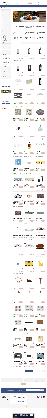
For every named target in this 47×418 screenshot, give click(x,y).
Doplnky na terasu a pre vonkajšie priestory (6, 58)
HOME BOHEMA (31, 396)
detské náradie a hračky (22, 26)
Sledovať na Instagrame (41, 399)
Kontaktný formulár (6, 103)
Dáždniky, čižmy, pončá (5, 57)
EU (3, 22)
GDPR (11, 0)
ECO (3, 23)
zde (27, 415)
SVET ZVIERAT (4, 66)
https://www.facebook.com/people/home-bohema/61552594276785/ (22, 401)
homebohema (20, 402)
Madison (4, 39)
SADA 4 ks (4, 26)
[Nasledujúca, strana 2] (43, 371)
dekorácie (32, 23)
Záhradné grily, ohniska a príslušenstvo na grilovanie (6, 62)
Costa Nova (4, 36)
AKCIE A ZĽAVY (4, 74)
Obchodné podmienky (8, 0)
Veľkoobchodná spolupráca (4, 400)
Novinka (4, 20)
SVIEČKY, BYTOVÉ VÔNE (5, 54)
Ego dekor (4, 37)
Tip (3, 21)
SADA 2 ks (4, 27)
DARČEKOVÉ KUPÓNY (5, 71)
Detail (43, 89)
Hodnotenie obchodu (23, 375)
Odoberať (42, 389)
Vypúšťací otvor (4, 25)
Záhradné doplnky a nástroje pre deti (6, 64)
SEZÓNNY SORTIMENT (5, 69)
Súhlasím (32, 415)
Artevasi (4, 35)
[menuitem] (5, 6)
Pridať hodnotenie (6, 86)
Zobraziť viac (23, 383)
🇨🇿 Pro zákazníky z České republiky (5, 399)
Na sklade (4, 18)
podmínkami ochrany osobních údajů (36, 391)
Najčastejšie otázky (3, 0)
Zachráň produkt (4, 76)
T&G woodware (4, 40)
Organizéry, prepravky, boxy (6, 61)
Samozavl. (4, 24)
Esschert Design (5, 38)
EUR (43, 0)
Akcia (4, 19)
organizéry (34, 23)
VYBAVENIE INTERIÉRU (5, 52)
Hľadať (30, 3)
